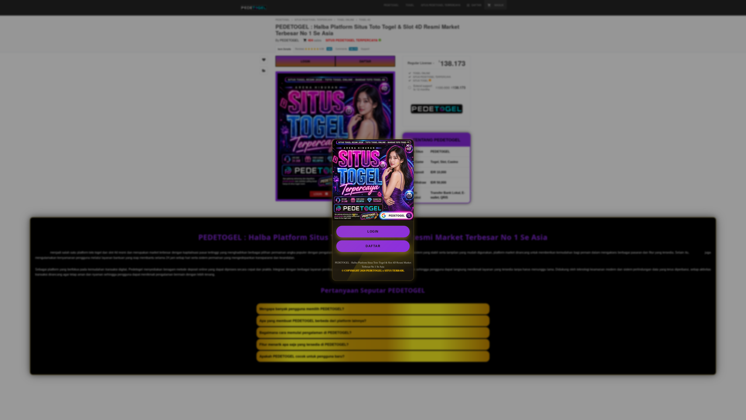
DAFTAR (373, 246)
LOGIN (373, 231)
